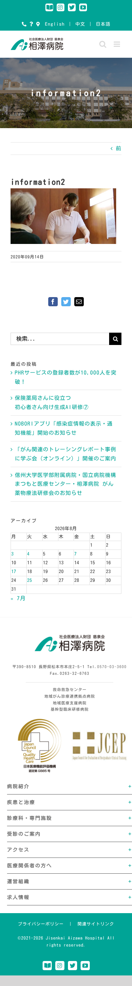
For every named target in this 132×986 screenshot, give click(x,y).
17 (13, 571)
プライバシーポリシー (41, 924)
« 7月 (18, 598)
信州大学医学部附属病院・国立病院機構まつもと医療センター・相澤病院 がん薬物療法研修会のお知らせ (65, 484)
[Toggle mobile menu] (117, 44)
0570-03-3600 (112, 666)
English (55, 24)
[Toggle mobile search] (103, 44)
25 (29, 580)
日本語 (103, 24)
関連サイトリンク (95, 924)
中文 (80, 24)
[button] (69, 786)
